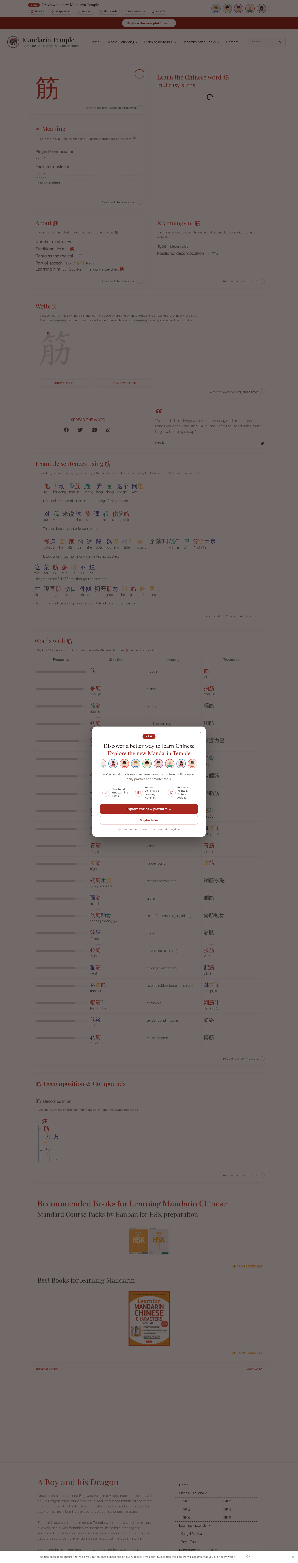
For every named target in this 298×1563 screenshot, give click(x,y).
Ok (248, 1556)
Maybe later (149, 820)
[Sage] (153, 763)
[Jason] (164, 763)
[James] (130, 763)
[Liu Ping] (142, 763)
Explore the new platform (149, 809)
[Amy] (108, 763)
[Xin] (119, 763)
